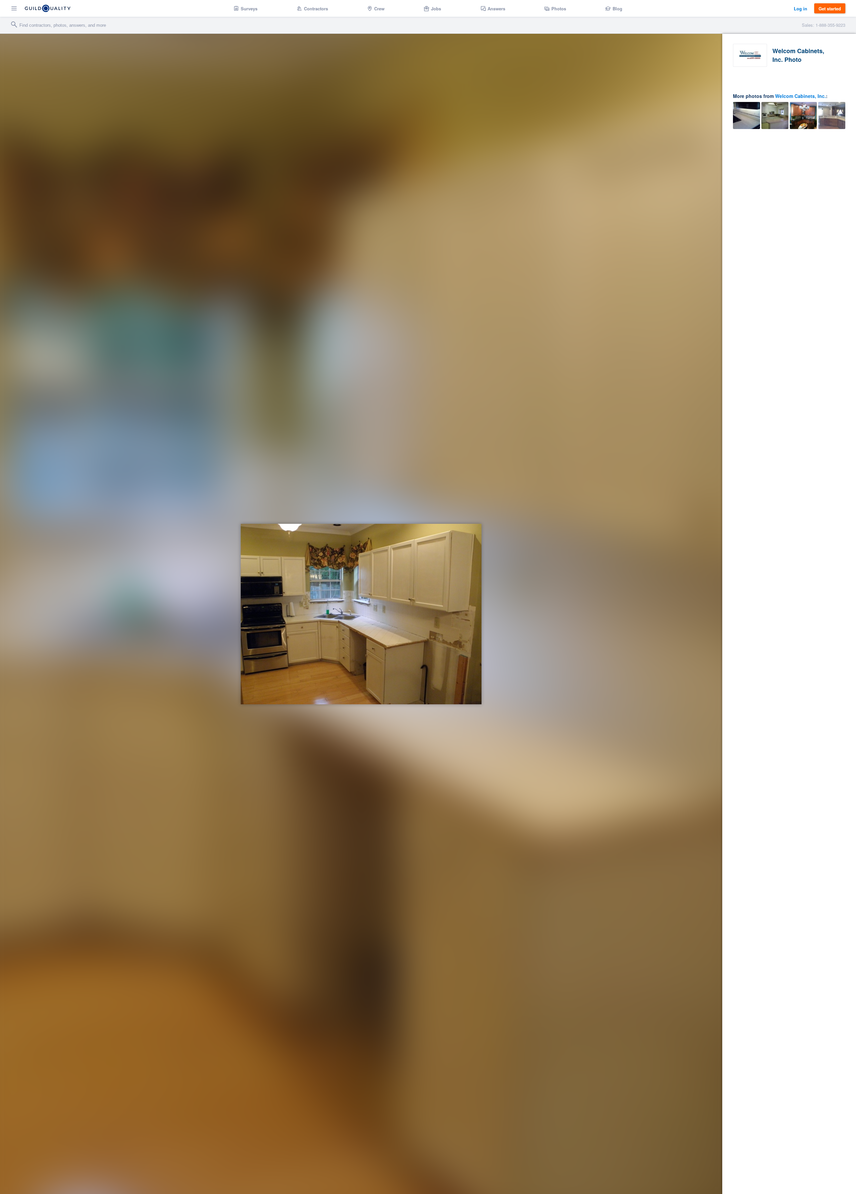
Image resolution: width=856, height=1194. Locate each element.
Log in (800, 8)
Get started (830, 8)
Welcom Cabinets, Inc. (800, 96)
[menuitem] (245, 8)
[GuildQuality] (47, 8)
